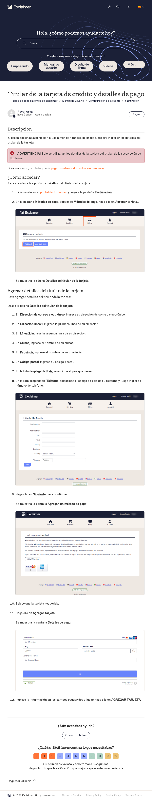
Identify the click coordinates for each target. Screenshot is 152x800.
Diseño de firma (81, 66)
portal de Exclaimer (53, 192)
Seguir (136, 114)
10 (115, 756)
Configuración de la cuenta (104, 101)
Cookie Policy (113, 795)
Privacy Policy (93, 795)
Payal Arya (25, 112)
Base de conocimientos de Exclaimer (35, 101)
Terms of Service (72, 795)
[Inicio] (19, 7)
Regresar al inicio (20, 781)
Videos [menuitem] (108, 66)
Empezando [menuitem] (19, 66)
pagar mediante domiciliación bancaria (77, 168)
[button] (109, 7)
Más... (131, 64)
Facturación (132, 101)
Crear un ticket (76, 735)
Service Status (133, 795)
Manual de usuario (51, 66)
